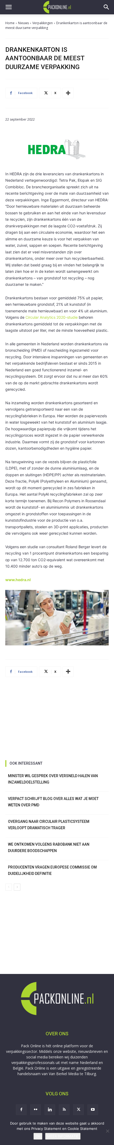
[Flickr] (35, 1109)
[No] (107, 1131)
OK (38, 1136)
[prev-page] (8, 887)
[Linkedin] (50, 1109)
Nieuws (23, 23)
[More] (68, 93)
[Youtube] (92, 1109)
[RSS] (64, 1109)
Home (10, 23)
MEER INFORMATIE (62, 1136)
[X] (78, 1109)
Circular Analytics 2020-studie (51, 317)
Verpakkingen (42, 23)
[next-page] (17, 887)
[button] (8, 7)
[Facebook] (21, 1109)
